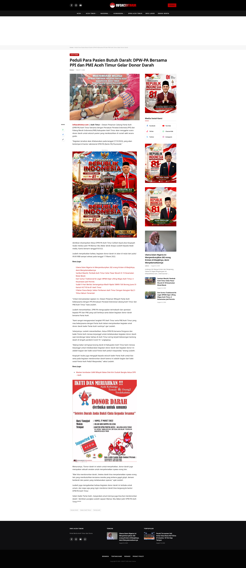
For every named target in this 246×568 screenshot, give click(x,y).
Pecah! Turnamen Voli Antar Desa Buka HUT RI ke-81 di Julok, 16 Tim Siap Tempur (166, 536)
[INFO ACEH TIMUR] (123, 5)
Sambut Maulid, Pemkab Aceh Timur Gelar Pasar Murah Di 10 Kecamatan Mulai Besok (166, 281)
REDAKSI (172, 5)
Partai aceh (96, 510)
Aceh (79, 13)
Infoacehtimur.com (80, 125)
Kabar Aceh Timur (85, 510)
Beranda (105, 556)
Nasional (104, 13)
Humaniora (118, 13)
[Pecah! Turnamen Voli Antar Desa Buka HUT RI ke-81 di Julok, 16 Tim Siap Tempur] (149, 536)
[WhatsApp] (63, 130)
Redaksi (72, 70)
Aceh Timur (90, 13)
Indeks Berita (163, 13)
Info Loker (150, 13)
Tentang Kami (116, 556)
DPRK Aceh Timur (135, 13)
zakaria (147, 266)
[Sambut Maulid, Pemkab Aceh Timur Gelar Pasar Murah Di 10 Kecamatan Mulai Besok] (150, 281)
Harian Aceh (74, 510)
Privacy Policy (138, 556)
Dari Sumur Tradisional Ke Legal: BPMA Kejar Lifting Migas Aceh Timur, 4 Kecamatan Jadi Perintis (166, 296)
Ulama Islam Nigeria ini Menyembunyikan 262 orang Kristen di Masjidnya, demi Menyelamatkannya (158, 258)
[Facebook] (63, 134)
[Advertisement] (123, 30)
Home (71, 47)
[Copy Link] (63, 139)
